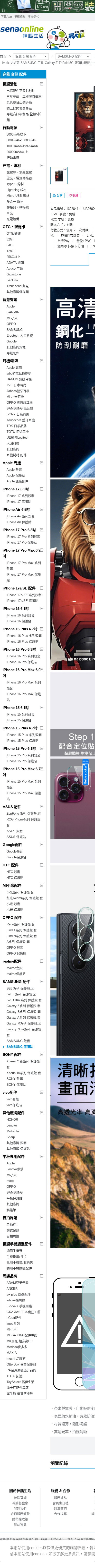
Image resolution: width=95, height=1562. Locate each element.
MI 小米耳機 (15, 397)
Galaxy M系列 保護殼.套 (24, 1023)
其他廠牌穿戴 (16, 347)
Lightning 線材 (17, 190)
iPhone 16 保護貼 (19, 621)
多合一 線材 (15, 201)
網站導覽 (20, 1524)
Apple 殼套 (14, 469)
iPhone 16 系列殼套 (20, 615)
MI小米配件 (12, 885)
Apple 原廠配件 (17, 481)
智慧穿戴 (10, 300)
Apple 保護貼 (16, 475)
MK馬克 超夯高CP (20, 1341)
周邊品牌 (10, 1276)
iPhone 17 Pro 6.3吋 (19, 530)
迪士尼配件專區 (18, 1388)
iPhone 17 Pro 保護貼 (22, 542)
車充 (10, 213)
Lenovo (12, 1125)
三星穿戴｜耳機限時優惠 (24, 96)
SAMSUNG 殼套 (18, 1041)
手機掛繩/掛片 (17, 1256)
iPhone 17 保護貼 (19, 502)
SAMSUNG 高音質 (20, 408)
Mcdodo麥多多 (17, 1347)
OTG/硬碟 (14, 233)
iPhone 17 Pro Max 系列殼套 (24, 566)
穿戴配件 (13, 353)
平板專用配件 (14, 1156)
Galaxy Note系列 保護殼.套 (24, 1032)
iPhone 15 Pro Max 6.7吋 (21, 772)
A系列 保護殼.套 (18, 942)
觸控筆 (11, 1210)
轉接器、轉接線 (18, 207)
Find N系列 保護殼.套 (22, 936)
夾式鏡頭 (13, 1230)
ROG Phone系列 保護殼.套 (24, 822)
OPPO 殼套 (15, 947)
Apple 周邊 (12, 463)
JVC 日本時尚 (16, 385)
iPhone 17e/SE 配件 (19, 588)
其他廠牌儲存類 (18, 292)
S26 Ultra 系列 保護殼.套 (24, 1000)
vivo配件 (10, 1092)
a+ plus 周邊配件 (19, 1294)
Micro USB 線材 (18, 195)
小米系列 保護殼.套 (20, 892)
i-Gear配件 (14, 1318)
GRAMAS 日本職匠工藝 (23, 1312)
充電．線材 (12, 165)
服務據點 (20, 16)
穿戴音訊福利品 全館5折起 (24, 117)
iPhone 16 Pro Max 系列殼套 (24, 685)
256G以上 (13, 257)
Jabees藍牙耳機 (18, 391)
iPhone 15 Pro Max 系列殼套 (24, 784)
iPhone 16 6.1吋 (16, 608)
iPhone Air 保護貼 (19, 522)
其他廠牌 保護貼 (18, 1149)
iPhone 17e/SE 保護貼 (22, 601)
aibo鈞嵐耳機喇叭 (19, 373)
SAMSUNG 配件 (69, 56)
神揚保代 (33, 16)
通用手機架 (14, 1251)
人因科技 (13, 443)
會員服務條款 (20, 1514)
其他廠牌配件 (14, 1113)
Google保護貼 (16, 857)
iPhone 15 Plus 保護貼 (22, 741)
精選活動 (10, 84)
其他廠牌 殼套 (17, 1143)
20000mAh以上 (17, 152)
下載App (6, 16)
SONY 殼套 (15, 1079)
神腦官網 (20, 1498)
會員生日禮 (60, 1503)
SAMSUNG (15, 330)
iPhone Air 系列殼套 (21, 516)
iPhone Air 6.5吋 (16, 509)
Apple (11, 306)
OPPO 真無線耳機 (20, 402)
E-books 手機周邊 (19, 1306)
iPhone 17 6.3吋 (16, 489)
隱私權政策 (20, 1519)
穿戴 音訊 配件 (25, 56)
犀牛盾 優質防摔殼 (20, 1393)
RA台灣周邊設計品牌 (21, 1370)
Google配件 (12, 845)
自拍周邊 (10, 1218)
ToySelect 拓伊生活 (20, 1382)
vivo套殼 (13, 1099)
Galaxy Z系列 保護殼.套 (23, 1006)
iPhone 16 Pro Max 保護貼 (24, 697)
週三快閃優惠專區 (19, 108)
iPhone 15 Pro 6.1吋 (19, 748)
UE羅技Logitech (18, 437)
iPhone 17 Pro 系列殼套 (23, 536)
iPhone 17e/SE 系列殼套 (24, 595)
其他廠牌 (13, 449)
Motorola (13, 1131)
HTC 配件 (11, 865)
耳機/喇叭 (10, 361)
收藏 (75, 195)
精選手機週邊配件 (17, 1244)
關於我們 (20, 1508)
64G (9, 245)
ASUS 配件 (12, 807)
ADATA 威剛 (15, 263)
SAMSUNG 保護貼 (20, 1047)
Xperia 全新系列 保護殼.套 (24, 1064)
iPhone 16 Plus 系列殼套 (24, 636)
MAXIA (12, 1353)
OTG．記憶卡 (14, 227)
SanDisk (13, 280)
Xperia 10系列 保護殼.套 (24, 1073)
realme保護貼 (16, 974)
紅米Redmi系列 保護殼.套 (25, 898)
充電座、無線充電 (19, 172)
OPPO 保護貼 (16, 953)
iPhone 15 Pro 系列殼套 (23, 755)
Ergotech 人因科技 (20, 335)
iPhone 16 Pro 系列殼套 (23, 656)
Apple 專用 (14, 367)
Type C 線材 (15, 184)
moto (10, 1181)
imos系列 (13, 1323)
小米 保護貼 (15, 910)
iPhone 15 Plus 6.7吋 (20, 728)
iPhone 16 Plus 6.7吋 (20, 629)
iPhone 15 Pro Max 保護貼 (24, 796)
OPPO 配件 (12, 917)
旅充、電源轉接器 (19, 178)
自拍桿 (11, 1224)
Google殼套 (15, 851)
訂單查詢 (60, 1508)
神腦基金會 (20, 1503)
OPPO (11, 324)
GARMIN (13, 312)
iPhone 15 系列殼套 (20, 714)
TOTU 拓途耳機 (18, 432)
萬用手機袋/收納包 (20, 1262)
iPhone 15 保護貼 (19, 720)
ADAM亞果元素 (17, 1283)
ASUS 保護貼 (16, 837)
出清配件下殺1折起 (20, 91)
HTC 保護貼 (15, 877)
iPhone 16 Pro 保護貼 (22, 662)
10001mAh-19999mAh (22, 146)
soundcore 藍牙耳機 (21, 420)
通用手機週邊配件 (19, 1268)
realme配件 (12, 961)
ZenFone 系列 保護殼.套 (24, 813)
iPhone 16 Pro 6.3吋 (19, 649)
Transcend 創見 (18, 286)
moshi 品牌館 (16, 1358)
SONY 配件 (12, 1054)
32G (9, 239)
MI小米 (12, 1175)
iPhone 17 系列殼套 (20, 496)
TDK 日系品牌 (17, 426)
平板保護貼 (14, 1198)
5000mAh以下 (16, 134)
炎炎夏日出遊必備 (19, 102)
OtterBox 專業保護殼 (21, 1364)
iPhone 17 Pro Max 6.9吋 (21, 553)
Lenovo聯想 (15, 1169)
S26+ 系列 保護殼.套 (21, 994)
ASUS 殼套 (15, 831)
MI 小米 (12, 318)
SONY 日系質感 (18, 414)
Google (12, 341)
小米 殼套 (13, 904)
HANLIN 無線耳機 (19, 379)
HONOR (12, 1119)
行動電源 (10, 128)
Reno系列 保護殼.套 (21, 924)
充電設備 (13, 219)
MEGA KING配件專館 (22, 1335)
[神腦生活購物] (43, 35)
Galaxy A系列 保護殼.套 (23, 1017)
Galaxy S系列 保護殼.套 (24, 1012)
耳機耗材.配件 (17, 455)
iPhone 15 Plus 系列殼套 (24, 735)
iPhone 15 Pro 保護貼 (22, 761)
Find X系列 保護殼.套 (22, 930)
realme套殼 (14, 968)
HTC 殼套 (13, 872)
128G (10, 251)
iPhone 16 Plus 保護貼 (22, 641)
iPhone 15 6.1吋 (16, 708)
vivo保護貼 (14, 1105)
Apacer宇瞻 (15, 268)
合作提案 (60, 1514)
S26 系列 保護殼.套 (20, 988)
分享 (59, 195)
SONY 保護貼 (16, 1084)
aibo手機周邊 (16, 1300)
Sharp (11, 1137)
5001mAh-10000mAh (21, 140)
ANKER (12, 1288)
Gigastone (14, 274)
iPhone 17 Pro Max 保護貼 (24, 577)
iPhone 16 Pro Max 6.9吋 (21, 673)
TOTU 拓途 (14, 1376)
